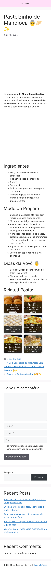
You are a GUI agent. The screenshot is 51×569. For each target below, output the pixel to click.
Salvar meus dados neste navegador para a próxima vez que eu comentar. (24, 447)
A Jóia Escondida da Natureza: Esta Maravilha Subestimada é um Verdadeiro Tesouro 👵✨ (24, 367)
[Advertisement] (25, 66)
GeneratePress (40, 565)
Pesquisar (8, 472)
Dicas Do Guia (14, 359)
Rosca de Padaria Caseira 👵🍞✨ (24, 374)
